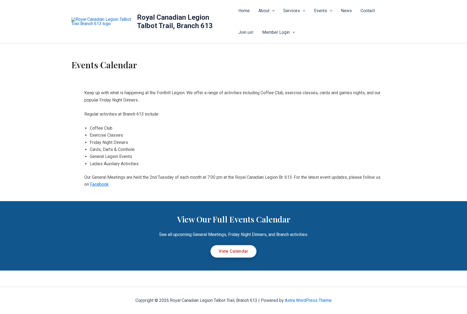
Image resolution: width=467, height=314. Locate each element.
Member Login (276, 32)
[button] (272, 11)
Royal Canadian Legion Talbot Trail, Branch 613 (175, 21)
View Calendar (233, 251)
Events (320, 10)
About (263, 10)
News (346, 10)
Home (244, 10)
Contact (368, 10)
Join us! (245, 32)
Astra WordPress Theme (308, 300)
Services (291, 10)
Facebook (99, 184)
